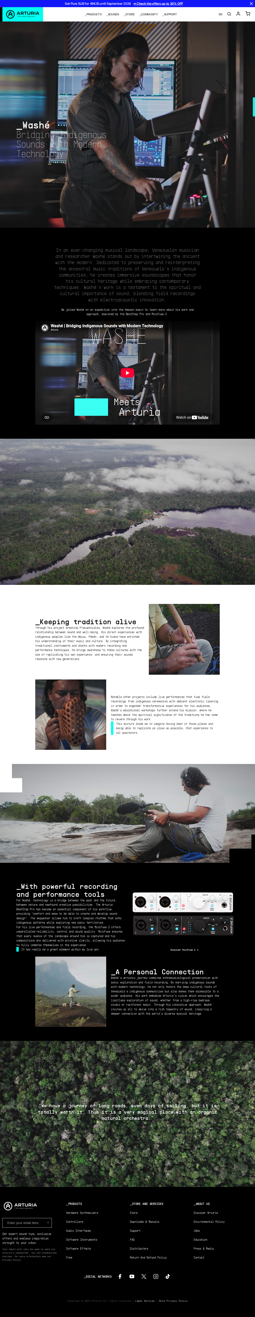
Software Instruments (81, 1239)
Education (200, 1239)
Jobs (197, 1230)
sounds (113, 14)
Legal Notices (145, 1300)
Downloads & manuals (144, 1221)
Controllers (74, 1221)
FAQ (132, 1239)
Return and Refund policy (148, 1257)
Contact (199, 1257)
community (149, 14)
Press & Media (204, 1248)
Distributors (139, 1248)
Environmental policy (209, 1221)
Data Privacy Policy (173, 1300)
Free (69, 1257)
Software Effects (78, 1248)
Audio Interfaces (78, 1230)
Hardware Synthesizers (82, 1212)
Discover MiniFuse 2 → (184, 949)
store (129, 14)
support (170, 14)
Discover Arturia (206, 1212)
